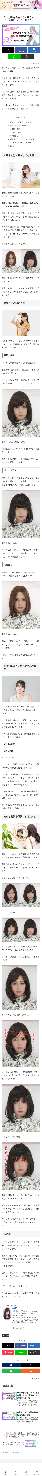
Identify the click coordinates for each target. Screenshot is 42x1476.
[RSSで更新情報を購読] (23, 1327)
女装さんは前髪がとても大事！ (21, 122)
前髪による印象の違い (18, 126)
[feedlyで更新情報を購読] (20, 1327)
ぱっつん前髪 (16, 132)
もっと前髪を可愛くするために (21, 143)
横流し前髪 (16, 129)
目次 (18, 117)
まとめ (12, 146)
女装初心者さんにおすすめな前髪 (22, 139)
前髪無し (15, 136)
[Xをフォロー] (17, 1327)
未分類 (6, 1335)
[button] (27, 56)
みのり (15, 1308)
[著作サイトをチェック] (13, 1327)
